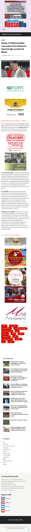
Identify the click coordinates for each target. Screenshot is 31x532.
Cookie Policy (11, 490)
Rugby (4, 459)
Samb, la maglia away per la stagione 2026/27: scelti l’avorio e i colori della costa (18, 429)
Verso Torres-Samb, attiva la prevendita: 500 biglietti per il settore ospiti (19, 407)
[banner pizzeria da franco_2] (15, 257)
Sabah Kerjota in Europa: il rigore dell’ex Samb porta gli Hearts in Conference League (19, 400)
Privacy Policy (4, 490)
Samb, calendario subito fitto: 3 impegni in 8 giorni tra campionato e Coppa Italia (19, 393)
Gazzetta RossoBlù (15, 520)
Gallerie (5, 451)
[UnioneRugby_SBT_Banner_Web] (15, 293)
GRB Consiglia (6, 453)
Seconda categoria (7, 460)
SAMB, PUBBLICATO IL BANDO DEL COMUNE (13, 120)
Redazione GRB (6, 55)
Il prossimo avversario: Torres (19, 420)
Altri (4, 442)
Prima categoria (7, 455)
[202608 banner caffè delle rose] (15, 276)
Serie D (5, 464)
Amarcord (5, 444)
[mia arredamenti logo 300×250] (15, 313)
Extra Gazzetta (6, 449)
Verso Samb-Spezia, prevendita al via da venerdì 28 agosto (19, 414)
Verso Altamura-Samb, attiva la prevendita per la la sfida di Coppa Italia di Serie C (19, 370)
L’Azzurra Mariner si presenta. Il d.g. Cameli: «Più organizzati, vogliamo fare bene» (19, 386)
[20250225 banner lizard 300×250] (15, 107)
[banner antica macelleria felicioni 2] (15, 142)
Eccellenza (5, 447)
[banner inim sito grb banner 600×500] (15, 9)
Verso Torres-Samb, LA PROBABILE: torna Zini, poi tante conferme (18, 363)
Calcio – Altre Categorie (8, 446)
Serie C (3, 40)
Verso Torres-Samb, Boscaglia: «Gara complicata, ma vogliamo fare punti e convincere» (19, 378)
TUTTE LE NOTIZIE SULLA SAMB (10, 235)
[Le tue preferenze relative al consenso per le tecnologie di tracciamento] (28, 529)
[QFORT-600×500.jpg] (15, 88)
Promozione (6, 457)
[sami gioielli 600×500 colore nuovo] (15, 161)
